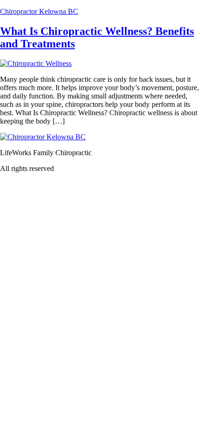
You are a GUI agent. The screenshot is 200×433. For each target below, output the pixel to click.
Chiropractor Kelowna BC (39, 11)
